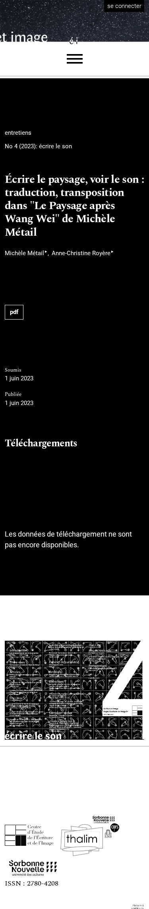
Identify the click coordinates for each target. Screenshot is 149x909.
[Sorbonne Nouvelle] (33, 866)
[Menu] (75, 59)
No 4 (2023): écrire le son (38, 146)
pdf (14, 312)
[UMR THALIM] (90, 835)
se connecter (124, 6)
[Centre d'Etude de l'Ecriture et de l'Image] (29, 835)
